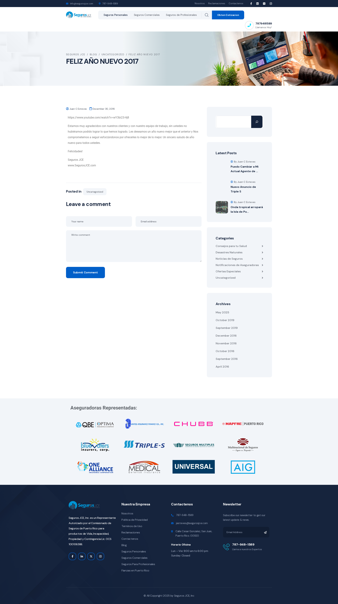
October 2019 (225, 320)
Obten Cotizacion (228, 15)
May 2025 (222, 312)
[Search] (256, 122)
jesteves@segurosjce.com (192, 523)
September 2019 (227, 328)
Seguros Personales (116, 15)
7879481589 (263, 23)
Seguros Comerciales (147, 15)
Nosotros (200, 3)
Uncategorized (95, 191)
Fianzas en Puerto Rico (135, 570)
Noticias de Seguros (229, 259)
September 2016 (227, 359)
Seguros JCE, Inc (184, 595)
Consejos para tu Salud (231, 246)
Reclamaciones (216, 3)
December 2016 (226, 335)
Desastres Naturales (229, 252)
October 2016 (225, 351)
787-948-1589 (184, 515)
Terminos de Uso (131, 526)
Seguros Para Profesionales (138, 564)
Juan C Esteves (78, 108)
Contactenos (236, 3)
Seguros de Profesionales (181, 15)
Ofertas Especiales (228, 271)
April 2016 (222, 366)
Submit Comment (85, 272)
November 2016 (226, 343)
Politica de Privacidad (134, 520)
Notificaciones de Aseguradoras (237, 265)
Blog (124, 545)
